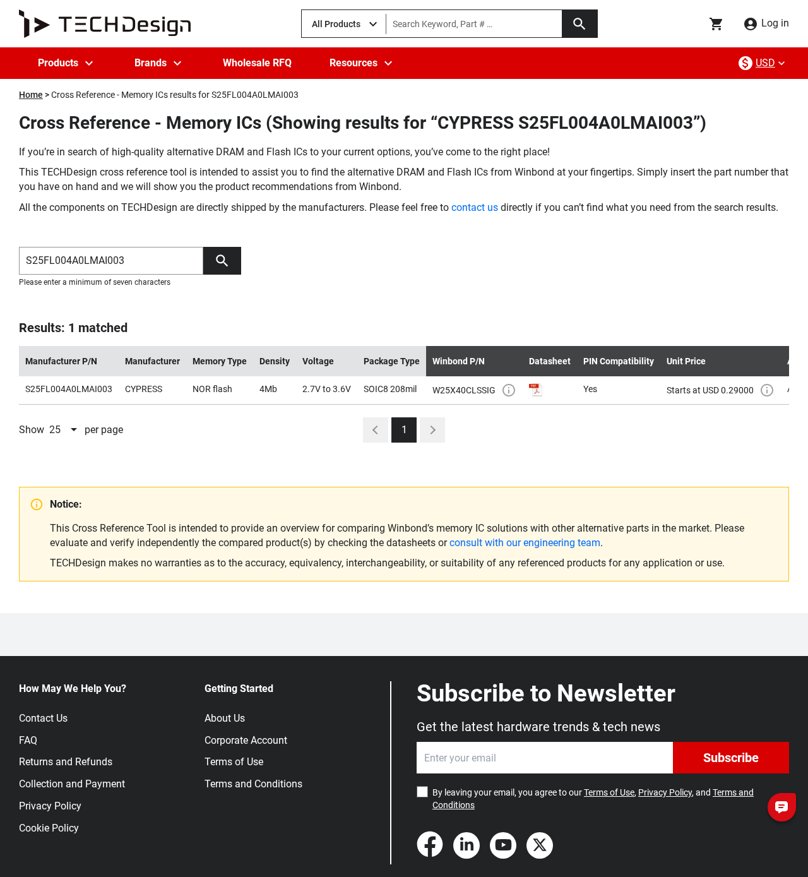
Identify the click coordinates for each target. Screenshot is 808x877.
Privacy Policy (50, 806)
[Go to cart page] (716, 24)
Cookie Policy (49, 828)
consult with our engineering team (524, 543)
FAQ (28, 740)
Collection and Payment (72, 784)
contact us (474, 207)
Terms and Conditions (253, 784)
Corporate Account (246, 740)
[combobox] (64, 430)
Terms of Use (234, 762)
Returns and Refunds (65, 762)
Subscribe (731, 757)
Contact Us (43, 718)
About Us (225, 718)
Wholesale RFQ (257, 63)
